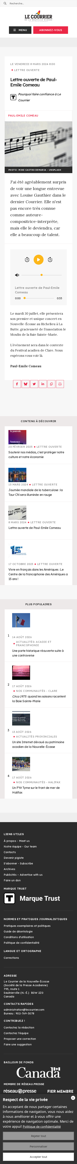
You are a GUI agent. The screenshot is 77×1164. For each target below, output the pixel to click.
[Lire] (39, 260)
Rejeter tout (38, 1136)
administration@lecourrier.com (24, 1009)
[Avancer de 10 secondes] (50, 260)
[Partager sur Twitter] (34, 384)
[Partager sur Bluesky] (25, 384)
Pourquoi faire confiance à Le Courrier (39, 97)
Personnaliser (38, 1146)
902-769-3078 (25, 1013)
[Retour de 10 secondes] (27, 260)
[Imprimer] (60, 384)
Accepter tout (38, 1157)
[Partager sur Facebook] (17, 384)
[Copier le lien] (51, 384)
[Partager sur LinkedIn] (43, 384)
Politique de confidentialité (42, 1127)
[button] (20, 30)
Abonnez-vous (50, 30)
